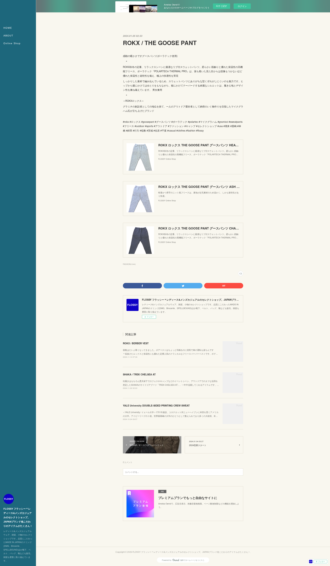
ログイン (242, 6)
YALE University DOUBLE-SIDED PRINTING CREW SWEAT (156, 405)
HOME (7, 27)
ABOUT (8, 35)
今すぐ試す (221, 6)
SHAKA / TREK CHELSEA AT (139, 374)
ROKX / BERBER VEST (136, 343)
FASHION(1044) (129, 264)
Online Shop (12, 43)
